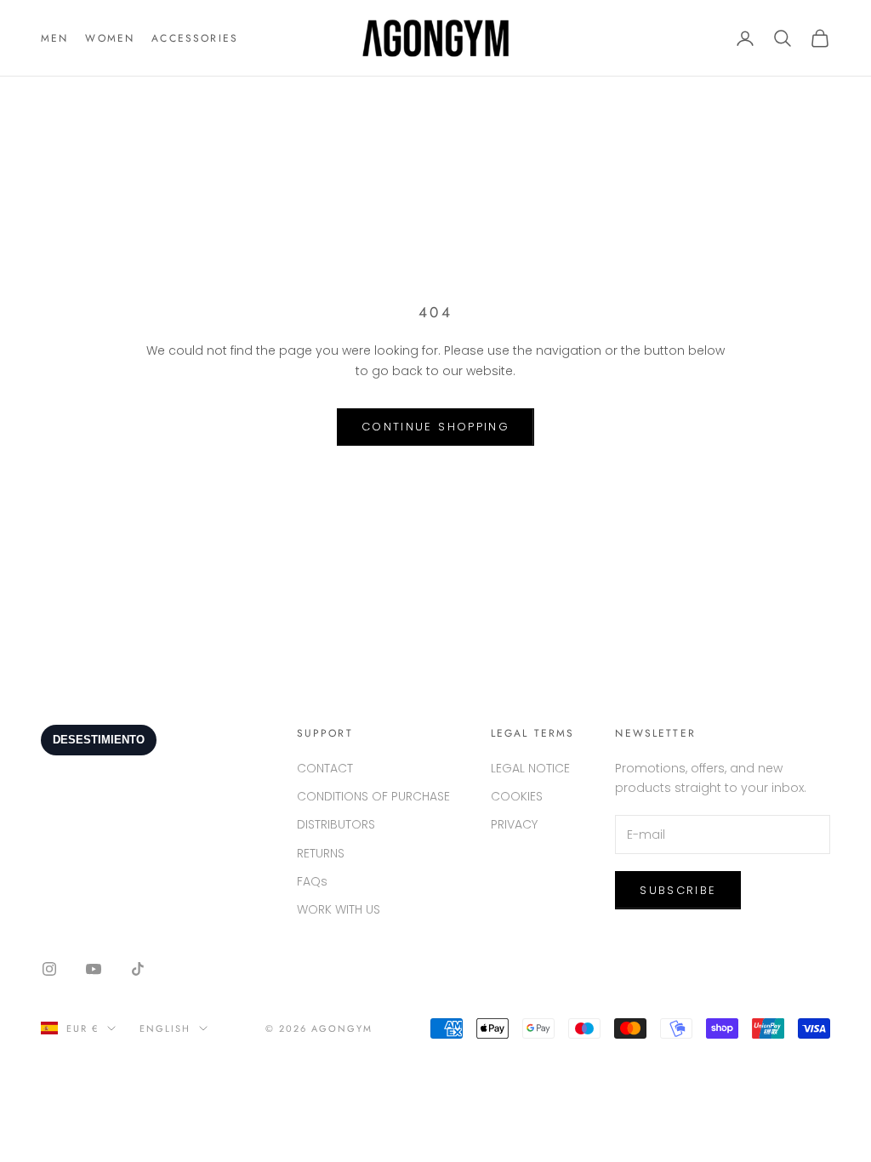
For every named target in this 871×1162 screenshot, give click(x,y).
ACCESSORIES (194, 38)
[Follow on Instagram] (49, 968)
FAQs (312, 881)
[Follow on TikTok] (137, 968)
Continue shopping (435, 427)
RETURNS (320, 853)
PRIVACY (514, 824)
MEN (54, 38)
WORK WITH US (338, 909)
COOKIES (517, 796)
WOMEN (109, 38)
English (165, 1028)
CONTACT (325, 768)
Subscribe (678, 890)
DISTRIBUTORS (336, 824)
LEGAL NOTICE (530, 768)
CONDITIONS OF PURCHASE (373, 796)
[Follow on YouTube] (93, 968)
